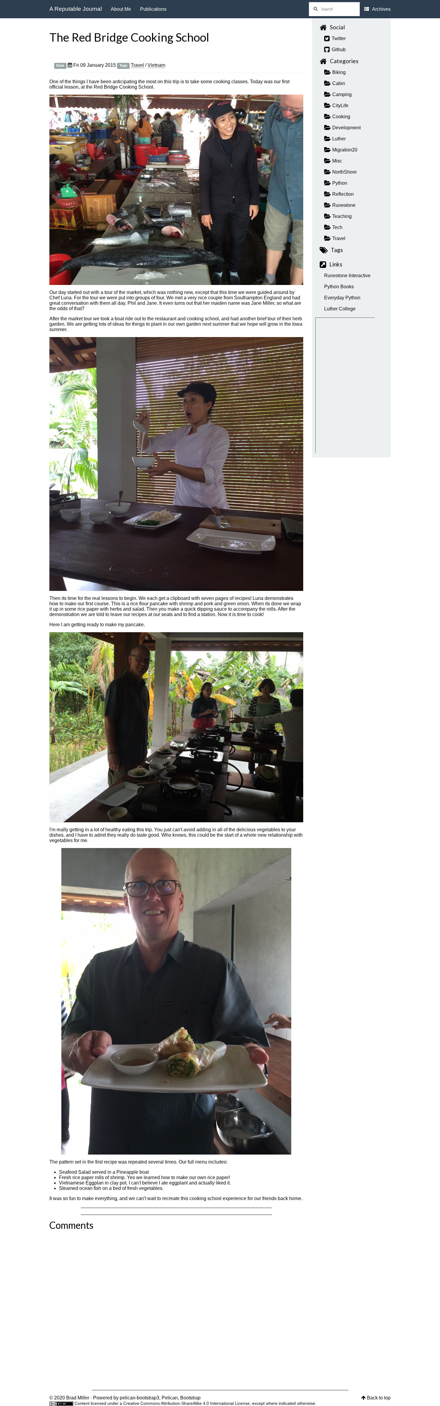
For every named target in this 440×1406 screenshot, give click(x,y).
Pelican (170, 1397)
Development (346, 127)
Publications (153, 9)
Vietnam (156, 65)
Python (339, 183)
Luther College (340, 308)
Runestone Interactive (347, 275)
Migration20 (344, 149)
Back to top (379, 1397)
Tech (336, 227)
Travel (137, 65)
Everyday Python (342, 297)
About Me (121, 9)
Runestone (343, 205)
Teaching (341, 216)
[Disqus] (176, 1307)
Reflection (342, 194)
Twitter (338, 38)
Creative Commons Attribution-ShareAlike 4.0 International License (186, 1403)
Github (338, 49)
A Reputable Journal (75, 9)
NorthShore (344, 172)
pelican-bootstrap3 (139, 1397)
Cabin (338, 83)
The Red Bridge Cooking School (129, 37)
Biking (338, 72)
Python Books (339, 286)
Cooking (340, 116)
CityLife (339, 105)
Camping (341, 94)
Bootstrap (190, 1397)
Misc (336, 160)
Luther (338, 138)
